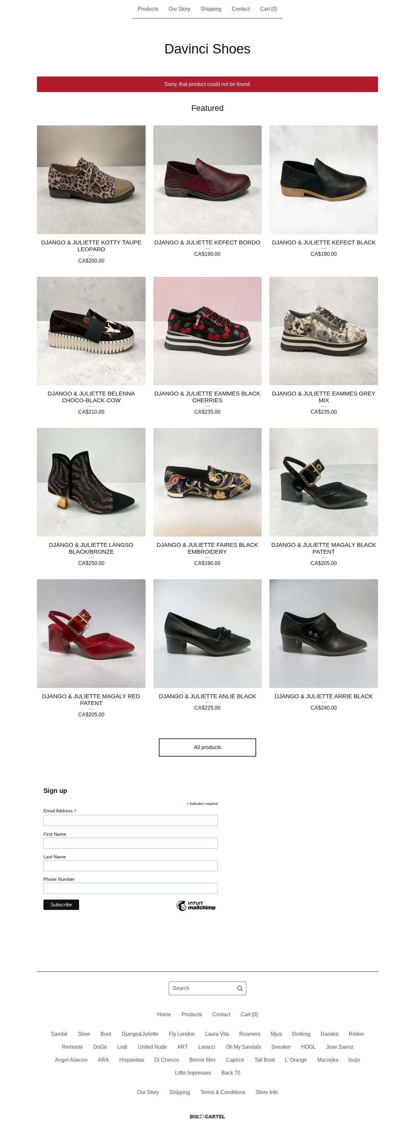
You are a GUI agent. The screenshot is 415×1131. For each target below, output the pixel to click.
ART (182, 1047)
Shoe (84, 1034)
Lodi (122, 1047)
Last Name (54, 856)
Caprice (235, 1060)
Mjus (276, 1034)
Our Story (179, 9)
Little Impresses (193, 1073)
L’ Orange (296, 1060)
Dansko (329, 1034)
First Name (54, 834)
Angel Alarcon (71, 1060)
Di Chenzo (166, 1060)
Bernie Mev (202, 1060)
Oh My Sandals (243, 1047)
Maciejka (327, 1060)
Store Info (267, 1092)
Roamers (249, 1034)
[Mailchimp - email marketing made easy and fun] (196, 910)
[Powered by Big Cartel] (207, 1116)
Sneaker (281, 1047)
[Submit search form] (240, 988)
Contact (241, 9)
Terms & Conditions (222, 1092)
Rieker (356, 1034)
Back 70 (230, 1073)
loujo (354, 1060)
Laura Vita (217, 1034)
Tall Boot (265, 1060)
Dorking (301, 1034)
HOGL (308, 1047)
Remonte (72, 1047)
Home (164, 1014)
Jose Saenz (339, 1047)
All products (207, 747)
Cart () (268, 9)
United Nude (152, 1047)
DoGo (100, 1047)
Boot (106, 1034)
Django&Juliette (140, 1034)
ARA (103, 1060)
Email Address (60, 811)
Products (148, 9)
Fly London (182, 1034)
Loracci (206, 1047)
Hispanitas (131, 1060)
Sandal (59, 1034)
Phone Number (59, 879)
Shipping (211, 9)
